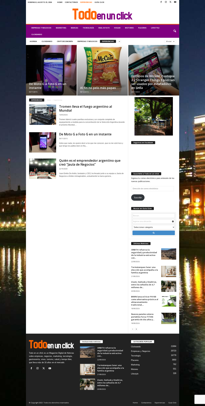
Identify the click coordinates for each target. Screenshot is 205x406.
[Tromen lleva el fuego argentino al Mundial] (42, 115)
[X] (170, 2)
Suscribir (138, 197)
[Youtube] (175, 2)
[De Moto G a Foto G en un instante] (51, 75)
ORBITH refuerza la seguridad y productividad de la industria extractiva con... (144, 253)
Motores (129, 28)
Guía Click (99, 2)
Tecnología (88, 28)
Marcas (74, 28)
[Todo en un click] (102, 14)
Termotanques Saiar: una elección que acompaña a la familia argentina (144, 270)
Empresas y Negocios (41, 28)
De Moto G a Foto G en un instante (47, 86)
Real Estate (104, 28)
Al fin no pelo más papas (98, 88)
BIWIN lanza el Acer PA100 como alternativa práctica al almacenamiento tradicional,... (144, 300)
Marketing (61, 28)
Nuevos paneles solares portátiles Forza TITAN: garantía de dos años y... (142, 317)
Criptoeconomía (65, 41)
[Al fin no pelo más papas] (102, 70)
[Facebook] (161, 2)
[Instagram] (166, 2)
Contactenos (71, 2)
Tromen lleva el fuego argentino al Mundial (85, 108)
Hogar (117, 28)
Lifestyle (155, 28)
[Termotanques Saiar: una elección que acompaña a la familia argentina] (168, 271)
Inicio (49, 100)
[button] (174, 31)
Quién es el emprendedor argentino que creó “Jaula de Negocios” (90, 162)
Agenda (33, 41)
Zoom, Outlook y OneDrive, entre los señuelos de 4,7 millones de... (144, 285)
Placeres (142, 28)
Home (59, 2)
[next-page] (136, 329)
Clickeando (36, 34)
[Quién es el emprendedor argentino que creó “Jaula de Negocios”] (42, 169)
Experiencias (86, 2)
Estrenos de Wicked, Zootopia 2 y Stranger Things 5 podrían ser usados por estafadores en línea (153, 82)
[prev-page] (132, 329)
